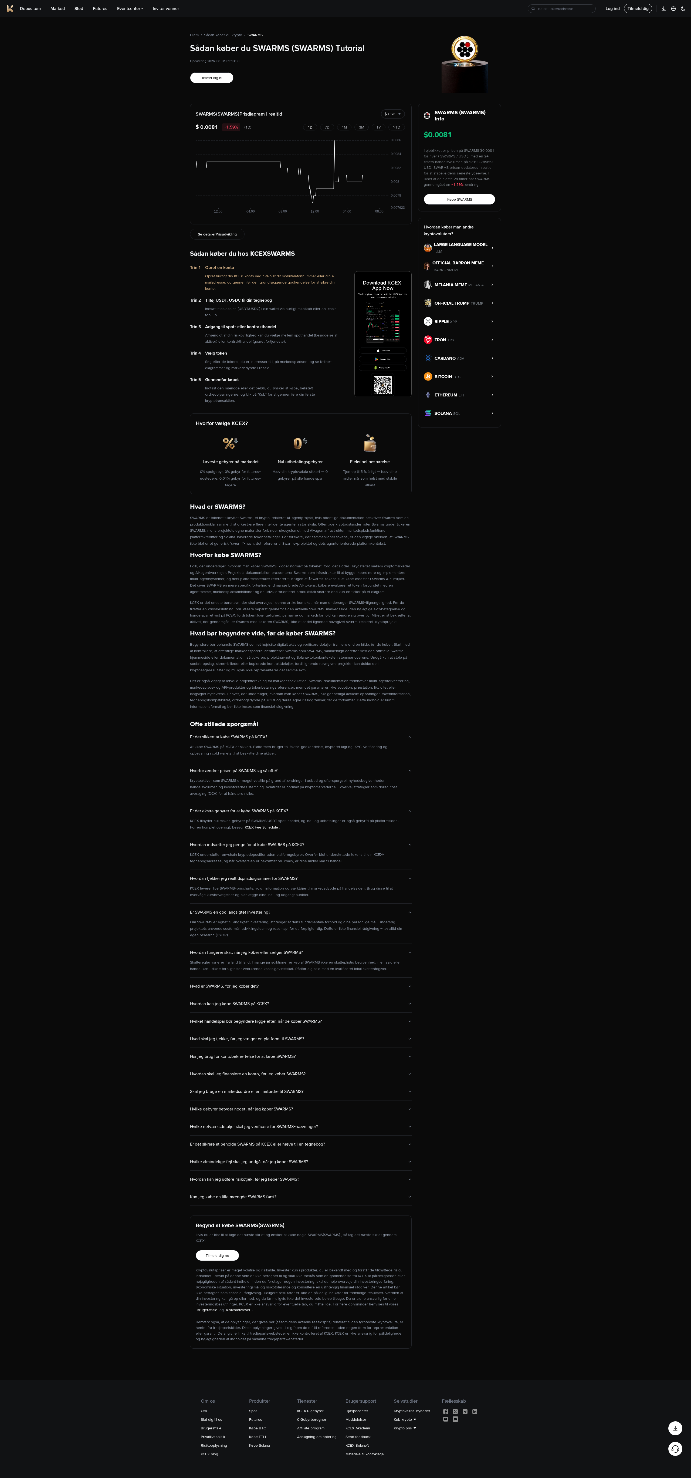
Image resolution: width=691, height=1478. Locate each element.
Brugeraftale (207, 1309)
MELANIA (476, 284)
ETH (462, 395)
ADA (460, 358)
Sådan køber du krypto (223, 34)
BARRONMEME (446, 269)
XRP (453, 321)
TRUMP (477, 303)
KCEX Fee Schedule (261, 827)
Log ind (613, 8)
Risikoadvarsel (238, 1309)
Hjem (194, 34)
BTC (456, 376)
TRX (451, 340)
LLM (438, 251)
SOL (456, 413)
